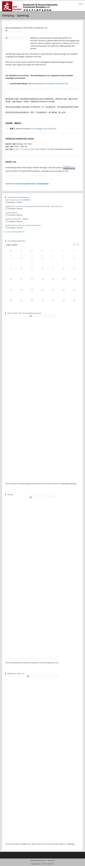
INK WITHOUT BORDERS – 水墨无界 (16, 219)
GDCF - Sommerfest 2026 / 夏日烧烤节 (17, 200)
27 (42, 300)
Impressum (51, 860)
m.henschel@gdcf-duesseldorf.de (55, 83)
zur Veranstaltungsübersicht (15, 232)
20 (42, 290)
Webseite (71, 844)
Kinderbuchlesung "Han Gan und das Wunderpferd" (23, 225)
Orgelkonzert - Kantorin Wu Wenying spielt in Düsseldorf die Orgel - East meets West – (34, 206)
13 (42, 279)
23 (74, 290)
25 (21, 300)
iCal (66, 171)
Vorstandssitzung (11, 213)
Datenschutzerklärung (37, 860)
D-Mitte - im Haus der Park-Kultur (26, 149)
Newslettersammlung (69, 484)
